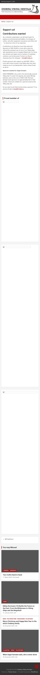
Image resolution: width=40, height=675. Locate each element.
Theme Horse (12, 672)
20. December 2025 (8, 657)
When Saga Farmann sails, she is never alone (20, 655)
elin (15, 613)
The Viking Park (11, 619)
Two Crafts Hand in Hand (12, 575)
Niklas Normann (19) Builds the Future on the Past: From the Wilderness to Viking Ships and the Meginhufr (18, 608)
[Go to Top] (37, 666)
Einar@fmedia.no (27, 58)
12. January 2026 (8, 613)
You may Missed (10, 547)
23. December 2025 (8, 626)
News (5, 601)
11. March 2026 (7, 577)
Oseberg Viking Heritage (24, 669)
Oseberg (6, 570)
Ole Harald (16, 577)
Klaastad (6, 650)
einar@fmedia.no (18, 89)
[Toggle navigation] (3, 17)
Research (13, 570)
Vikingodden (21, 619)
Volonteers (29, 619)
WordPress (34, 672)
